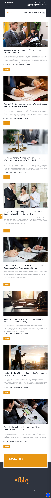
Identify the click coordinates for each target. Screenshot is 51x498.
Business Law (21, 64)
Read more (7, 69)
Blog (17, 64)
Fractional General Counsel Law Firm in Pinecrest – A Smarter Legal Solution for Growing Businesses (24, 158)
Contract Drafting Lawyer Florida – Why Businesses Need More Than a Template (25, 105)
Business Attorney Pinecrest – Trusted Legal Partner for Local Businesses (22, 51)
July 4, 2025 (5, 172)
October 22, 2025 (6, 64)
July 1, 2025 (5, 333)
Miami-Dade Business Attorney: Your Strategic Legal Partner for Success (23, 428)
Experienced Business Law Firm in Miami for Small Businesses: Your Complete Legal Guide (24, 266)
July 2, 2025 (5, 279)
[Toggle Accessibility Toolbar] (48, 495)
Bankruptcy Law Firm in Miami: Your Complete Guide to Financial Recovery (23, 320)
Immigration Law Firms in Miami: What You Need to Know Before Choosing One (25, 374)
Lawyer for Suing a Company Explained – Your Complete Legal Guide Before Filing (22, 212)
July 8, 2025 (5, 118)
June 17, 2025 (5, 441)
